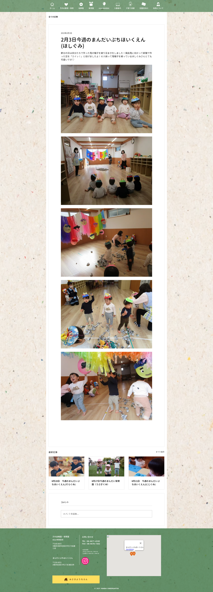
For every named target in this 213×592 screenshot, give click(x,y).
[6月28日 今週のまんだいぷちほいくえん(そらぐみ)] (66, 466)
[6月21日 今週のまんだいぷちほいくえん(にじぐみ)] (146, 466)
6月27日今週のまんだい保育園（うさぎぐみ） (106, 483)
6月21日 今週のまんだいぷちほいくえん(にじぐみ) (146, 483)
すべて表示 (160, 452)
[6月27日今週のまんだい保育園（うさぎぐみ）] (106, 466)
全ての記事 (53, 17)
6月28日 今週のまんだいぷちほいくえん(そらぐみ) (66, 483)
